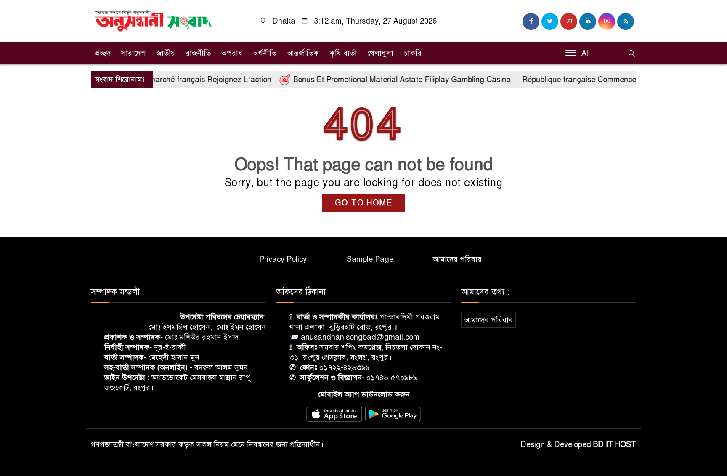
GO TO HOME (364, 202)
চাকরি (413, 53)
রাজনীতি (198, 53)
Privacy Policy (283, 259)
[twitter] (549, 21)
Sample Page (370, 259)
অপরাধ (231, 53)
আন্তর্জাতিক (303, 53)
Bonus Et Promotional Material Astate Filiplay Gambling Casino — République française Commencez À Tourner (473, 79)
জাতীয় (165, 53)
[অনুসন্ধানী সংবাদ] (155, 20)
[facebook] (531, 21)
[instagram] (568, 21)
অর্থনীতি (264, 53)
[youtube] (606, 21)
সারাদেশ (133, 53)
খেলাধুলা (380, 53)
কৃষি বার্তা (343, 53)
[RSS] (625, 21)
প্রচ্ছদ (103, 53)
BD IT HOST (614, 444)
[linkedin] (587, 21)
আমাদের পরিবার (457, 259)
